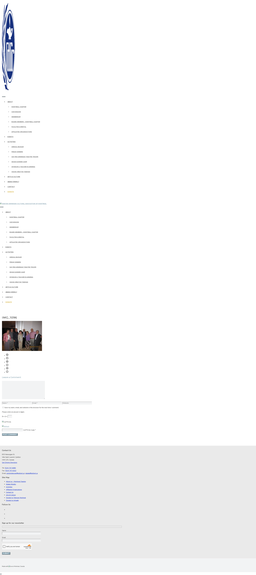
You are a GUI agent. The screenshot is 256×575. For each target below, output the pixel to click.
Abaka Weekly (13, 182)
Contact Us (9, 492)
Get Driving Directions (9, 463)
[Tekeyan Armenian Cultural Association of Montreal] (23, 204)
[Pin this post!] (7, 366)
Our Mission (16, 112)
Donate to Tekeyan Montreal (16, 498)
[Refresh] (5, 426)
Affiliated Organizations (22, 132)
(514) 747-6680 (10, 468)
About (10, 102)
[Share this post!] (7, 355)
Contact (11, 187)
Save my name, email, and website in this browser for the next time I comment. (31, 407)
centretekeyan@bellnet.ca (15, 473)
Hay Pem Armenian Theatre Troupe (25, 157)
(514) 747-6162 (10, 471)
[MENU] (3, 96)
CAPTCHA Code (29, 430)
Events (10, 137)
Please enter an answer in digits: (13, 412)
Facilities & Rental (19, 127)
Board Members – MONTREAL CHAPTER (26, 122)
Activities (12, 142)
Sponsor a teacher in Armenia (23, 167)
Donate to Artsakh (12, 500)
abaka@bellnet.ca (32, 473)
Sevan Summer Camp (19, 162)
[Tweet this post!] (7, 359)
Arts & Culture (14, 177)
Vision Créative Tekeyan (21, 172)
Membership (16, 117)
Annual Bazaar (18, 147)
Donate (11, 192)
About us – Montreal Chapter (16, 482)
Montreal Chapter (19, 107)
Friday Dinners (17, 152)
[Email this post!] (7, 372)
